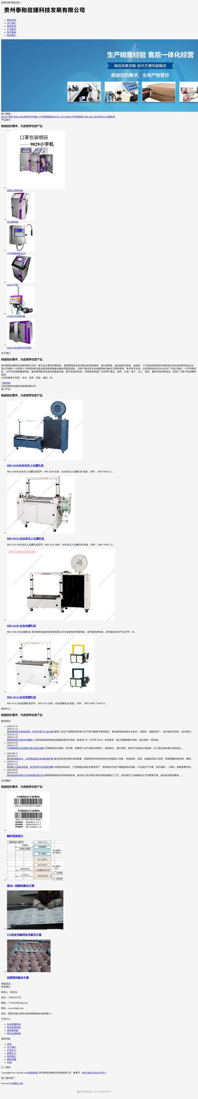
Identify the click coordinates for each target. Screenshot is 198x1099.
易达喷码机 (13, 1030)
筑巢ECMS (17, 1083)
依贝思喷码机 (14, 1027)
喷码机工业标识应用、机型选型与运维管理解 (30, 767)
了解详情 (5, 383)
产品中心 (11, 1050)
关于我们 (11, 23)
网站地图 (11, 1059)
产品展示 (11, 29)
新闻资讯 (11, 26)
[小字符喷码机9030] (21, 250)
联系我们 (11, 35)
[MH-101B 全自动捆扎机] (61, 620)
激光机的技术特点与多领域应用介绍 (25, 775)
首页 (9, 1044)
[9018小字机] (21, 282)
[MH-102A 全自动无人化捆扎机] (41, 533)
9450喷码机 (13, 222)
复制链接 (33, 1072)
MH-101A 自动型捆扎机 (21, 697)
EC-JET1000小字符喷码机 (71, 117)
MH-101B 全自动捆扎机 (21, 625)
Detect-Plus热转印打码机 (25, 117)
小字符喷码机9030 (47, 117)
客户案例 (11, 32)
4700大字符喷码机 (16, 316)
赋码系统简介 (15, 836)
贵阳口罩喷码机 (15, 190)
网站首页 (11, 20)
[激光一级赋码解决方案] (35, 880)
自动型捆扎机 (14, 1024)
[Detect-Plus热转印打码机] (21, 345)
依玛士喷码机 (14, 1033)
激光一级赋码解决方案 (20, 885)
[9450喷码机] (21, 219)
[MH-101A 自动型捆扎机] (50, 691)
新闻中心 (11, 1053)
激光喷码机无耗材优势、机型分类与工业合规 (30, 731)
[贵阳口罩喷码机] (36, 188)
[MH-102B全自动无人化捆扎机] (45, 459)
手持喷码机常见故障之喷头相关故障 (25, 748)
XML (9, 1062)
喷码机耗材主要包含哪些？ (21, 740)
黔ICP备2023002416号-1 (94, 1072)
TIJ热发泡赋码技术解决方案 (24, 934)
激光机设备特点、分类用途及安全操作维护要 (30, 759)
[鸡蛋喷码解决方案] (29, 971)
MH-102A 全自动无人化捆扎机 (99, 117)
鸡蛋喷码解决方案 (18, 977)
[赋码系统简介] (28, 830)
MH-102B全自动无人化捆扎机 (25, 465)
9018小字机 (7, 117)
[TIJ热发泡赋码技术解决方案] (35, 929)
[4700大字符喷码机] (21, 313)
